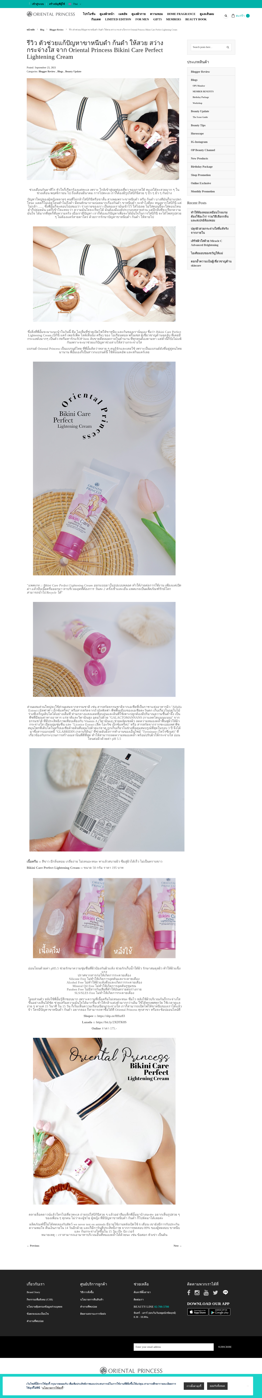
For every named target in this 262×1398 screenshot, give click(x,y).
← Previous (33, 1245)
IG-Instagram (199, 142)
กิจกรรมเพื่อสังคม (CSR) (40, 1299)
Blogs (60, 71)
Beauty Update (73, 71)
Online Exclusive (201, 183)
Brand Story (33, 1292)
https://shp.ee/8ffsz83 (111, 1016)
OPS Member (199, 86)
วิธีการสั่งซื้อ (87, 1292)
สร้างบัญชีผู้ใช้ (57, 4)
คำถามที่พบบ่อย (35, 1321)
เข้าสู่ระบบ (38, 4)
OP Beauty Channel (203, 150)
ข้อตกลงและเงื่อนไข (38, 1313)
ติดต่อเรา (139, 1299)
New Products (199, 158)
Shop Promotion (201, 175)
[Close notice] (247, 1386)
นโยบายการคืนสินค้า (91, 1299)
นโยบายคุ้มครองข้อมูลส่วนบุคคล (44, 1306)
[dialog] (131, 1386)
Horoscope (197, 133)
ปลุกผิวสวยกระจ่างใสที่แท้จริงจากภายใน (209, 230)
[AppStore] (197, 1311)
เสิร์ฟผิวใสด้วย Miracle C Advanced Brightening (206, 243)
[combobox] (225, 15)
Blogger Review (57, 30)
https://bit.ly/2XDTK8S (111, 1022)
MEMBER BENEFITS (203, 91)
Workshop (197, 103)
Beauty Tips (198, 125)
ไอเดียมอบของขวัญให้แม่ (207, 253)
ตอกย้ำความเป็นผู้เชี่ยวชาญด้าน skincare (211, 263)
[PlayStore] (219, 1311)
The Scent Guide (200, 117)
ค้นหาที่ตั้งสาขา (142, 1292)
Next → (178, 1245)
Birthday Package (201, 97)
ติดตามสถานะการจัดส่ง (93, 1313)
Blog (42, 30)
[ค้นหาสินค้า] (228, 47)
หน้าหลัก (31, 30)
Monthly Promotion (203, 191)
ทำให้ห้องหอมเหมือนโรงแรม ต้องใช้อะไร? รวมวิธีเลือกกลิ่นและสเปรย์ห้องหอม (209, 216)
